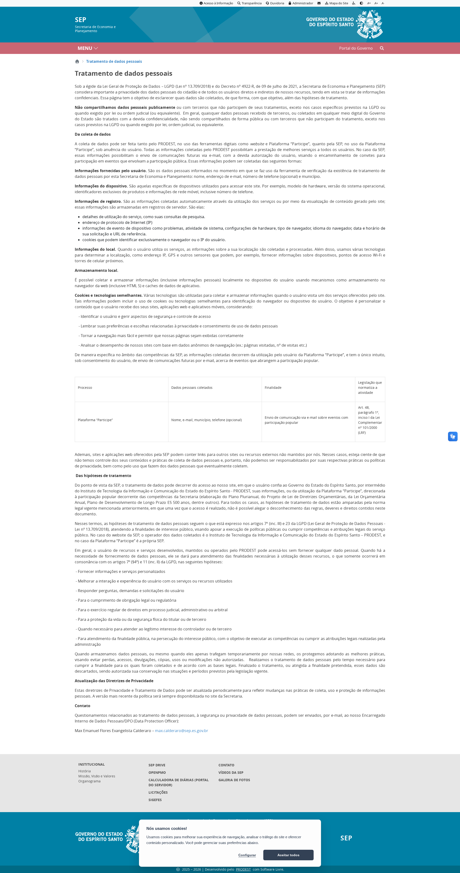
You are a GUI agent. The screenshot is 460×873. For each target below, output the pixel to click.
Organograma (89, 781)
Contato (226, 765)
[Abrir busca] (382, 48)
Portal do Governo (356, 48)
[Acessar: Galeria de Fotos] (250, 787)
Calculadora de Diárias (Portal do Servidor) (179, 782)
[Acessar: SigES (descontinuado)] (180, 807)
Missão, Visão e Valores (96, 776)
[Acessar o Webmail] (319, 3)
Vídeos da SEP (230, 772)
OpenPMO (157, 772)
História (84, 771)
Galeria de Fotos (234, 780)
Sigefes (155, 799)
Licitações (158, 792)
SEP (80, 20)
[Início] (77, 61)
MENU (85, 48)
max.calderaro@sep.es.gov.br (181, 730)
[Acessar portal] (344, 23)
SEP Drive (157, 765)
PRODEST (243, 869)
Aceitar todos (288, 855)
